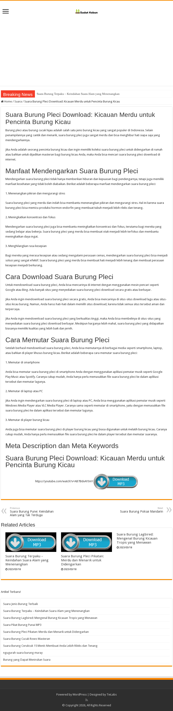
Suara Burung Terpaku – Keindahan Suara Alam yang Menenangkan (78, 94)
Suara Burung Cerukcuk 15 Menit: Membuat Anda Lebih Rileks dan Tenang (50, 645)
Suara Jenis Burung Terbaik (20, 604)
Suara (18, 101)
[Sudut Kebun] (86, 10)
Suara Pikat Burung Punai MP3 (22, 625)
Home (8, 101)
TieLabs (112, 694)
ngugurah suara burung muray (23, 652)
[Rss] (86, 700)
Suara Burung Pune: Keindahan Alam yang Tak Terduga (32, 512)
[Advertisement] (86, 54)
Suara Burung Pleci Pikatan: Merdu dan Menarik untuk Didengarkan (82, 560)
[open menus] (5, 12)
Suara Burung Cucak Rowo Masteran (26, 638)
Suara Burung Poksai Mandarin (141, 510)
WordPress (80, 694)
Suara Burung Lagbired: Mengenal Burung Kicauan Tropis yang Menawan (137, 538)
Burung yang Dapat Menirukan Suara (26, 659)
